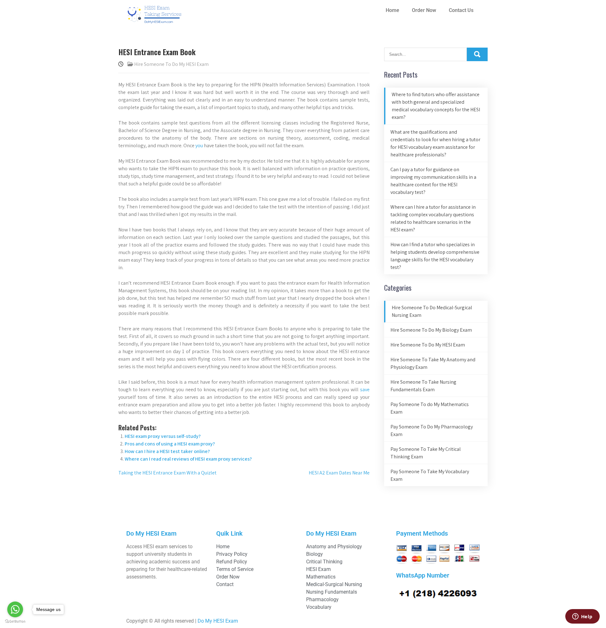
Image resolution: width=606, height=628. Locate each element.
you (199, 145)
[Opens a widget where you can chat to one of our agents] (582, 617)
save (365, 389)
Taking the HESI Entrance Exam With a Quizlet (167, 472)
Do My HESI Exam (218, 621)
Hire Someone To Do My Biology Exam (431, 330)
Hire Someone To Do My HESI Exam (171, 64)
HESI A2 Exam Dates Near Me (339, 472)
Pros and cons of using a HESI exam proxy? (170, 443)
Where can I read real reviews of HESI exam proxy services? (188, 459)
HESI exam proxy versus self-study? (163, 436)
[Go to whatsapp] (15, 609)
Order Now (424, 10)
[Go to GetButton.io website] (15, 621)
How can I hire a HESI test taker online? (167, 451)
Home (392, 10)
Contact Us (461, 10)
